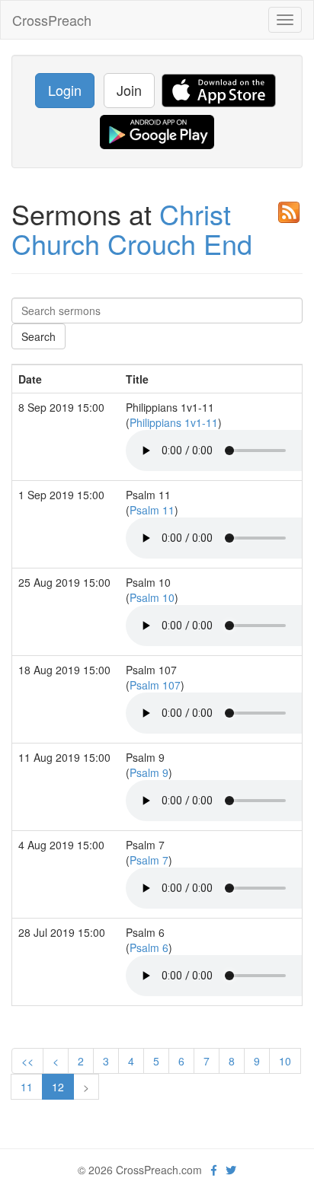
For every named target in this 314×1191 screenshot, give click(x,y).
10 (285, 1060)
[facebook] (213, 1169)
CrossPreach (51, 20)
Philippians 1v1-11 (174, 422)
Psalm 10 (152, 597)
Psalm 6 (149, 947)
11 (27, 1086)
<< (27, 1060)
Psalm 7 (149, 860)
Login (65, 90)
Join (129, 90)
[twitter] (231, 1169)
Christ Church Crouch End (131, 228)
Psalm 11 (152, 509)
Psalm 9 (149, 772)
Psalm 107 (155, 685)
